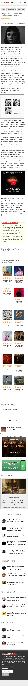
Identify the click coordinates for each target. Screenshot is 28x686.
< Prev (9, 420)
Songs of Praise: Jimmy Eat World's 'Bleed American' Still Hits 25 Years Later (16, 606)
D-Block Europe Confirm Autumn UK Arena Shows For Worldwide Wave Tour (16, 575)
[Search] (20, 2)
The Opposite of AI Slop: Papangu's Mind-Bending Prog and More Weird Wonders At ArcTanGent (16, 599)
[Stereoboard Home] (8, 3)
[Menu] (25, 2)
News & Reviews (11, 9)
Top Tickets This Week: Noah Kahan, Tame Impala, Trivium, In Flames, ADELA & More (16, 521)
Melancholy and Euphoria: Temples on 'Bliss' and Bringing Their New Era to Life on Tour (16, 613)
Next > (17, 420)
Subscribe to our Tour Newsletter (8, 667)
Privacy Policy (16, 662)
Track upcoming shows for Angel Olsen (10, 433)
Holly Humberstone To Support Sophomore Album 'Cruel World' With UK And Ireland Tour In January (16, 552)
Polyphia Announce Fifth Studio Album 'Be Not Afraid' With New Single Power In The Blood (15, 528)
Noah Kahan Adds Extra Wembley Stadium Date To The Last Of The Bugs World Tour (15, 582)
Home (3, 9)
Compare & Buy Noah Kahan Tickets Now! (14, 507)
